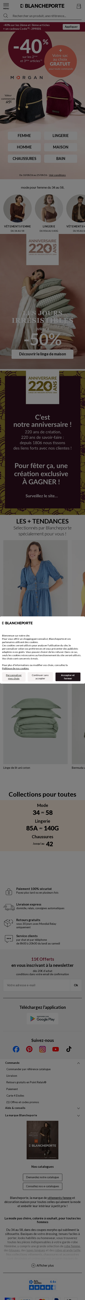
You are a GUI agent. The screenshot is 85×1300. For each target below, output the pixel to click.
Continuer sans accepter (40, 677)
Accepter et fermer (68, 677)
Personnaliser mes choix (14, 677)
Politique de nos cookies (15, 668)
